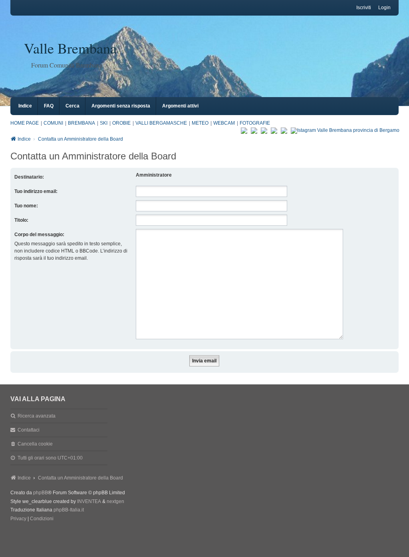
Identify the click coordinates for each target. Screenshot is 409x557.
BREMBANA (81, 123)
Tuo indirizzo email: (36, 191)
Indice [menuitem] (25, 106)
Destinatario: (29, 177)
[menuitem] (18, 519)
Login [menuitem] (384, 7)
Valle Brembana (70, 48)
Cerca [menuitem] (72, 106)
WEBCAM (224, 123)
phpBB (40, 492)
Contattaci (29, 430)
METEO (200, 123)
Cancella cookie (35, 444)
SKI (103, 123)
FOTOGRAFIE (255, 123)
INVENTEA (89, 501)
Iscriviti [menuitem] (363, 7)
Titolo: (21, 220)
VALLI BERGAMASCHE (161, 123)
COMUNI (53, 123)
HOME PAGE (24, 123)
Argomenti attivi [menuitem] (180, 106)
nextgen (115, 501)
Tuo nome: (26, 206)
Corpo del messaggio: (39, 234)
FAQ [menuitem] (49, 106)
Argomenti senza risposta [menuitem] (120, 106)
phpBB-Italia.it (69, 510)
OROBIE (121, 123)
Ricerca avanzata (37, 416)
